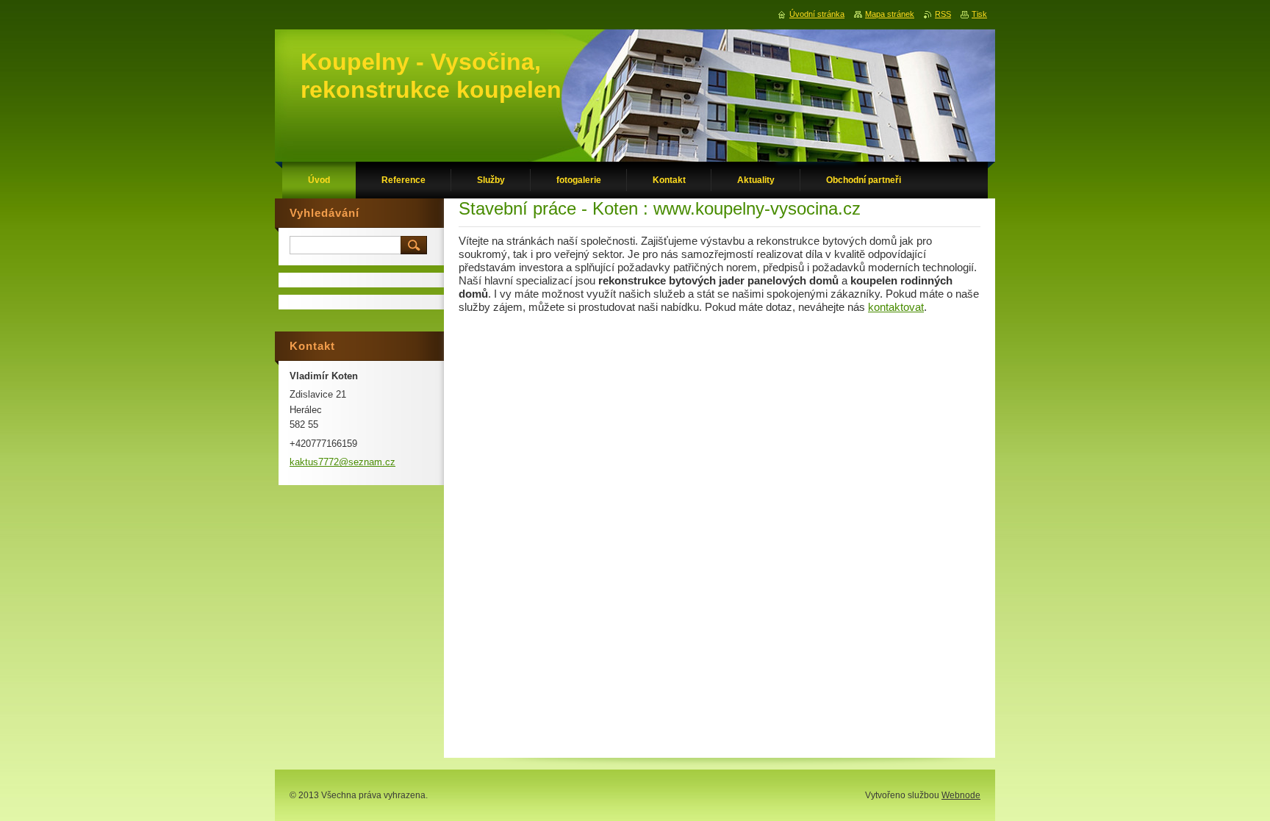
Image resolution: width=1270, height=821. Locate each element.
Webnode (960, 795)
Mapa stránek (889, 14)
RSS (943, 14)
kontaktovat (896, 307)
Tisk (979, 14)
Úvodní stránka (816, 14)
